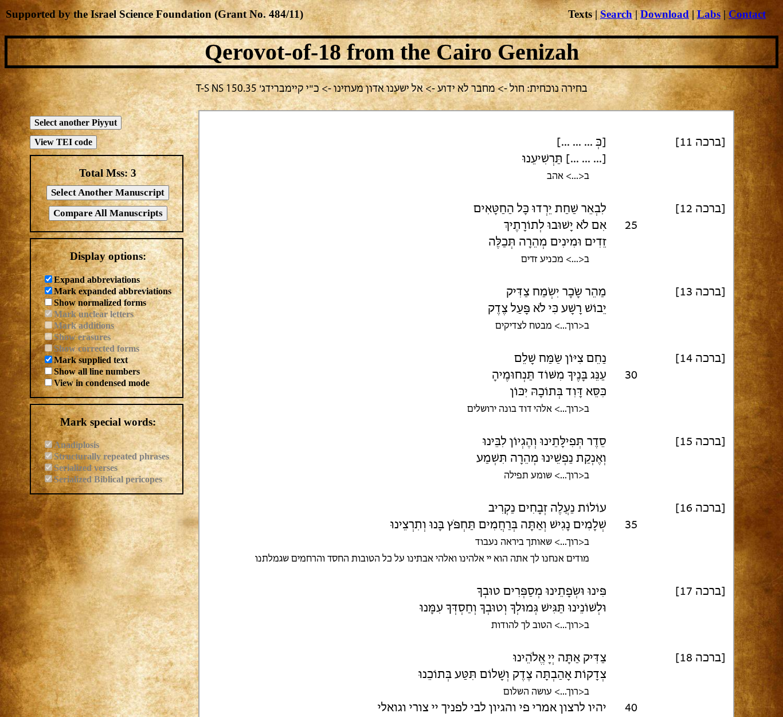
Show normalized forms (100, 302)
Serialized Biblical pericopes (108, 479)
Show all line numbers (97, 371)
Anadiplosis (76, 445)
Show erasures (82, 337)
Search (616, 14)
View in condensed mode (102, 383)
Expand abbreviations (97, 280)
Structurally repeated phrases (111, 456)
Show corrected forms (96, 348)
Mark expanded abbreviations (112, 291)
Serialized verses (86, 468)
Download (664, 14)
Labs (709, 14)
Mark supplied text (91, 360)
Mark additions (84, 325)
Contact (747, 14)
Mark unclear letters (94, 314)
